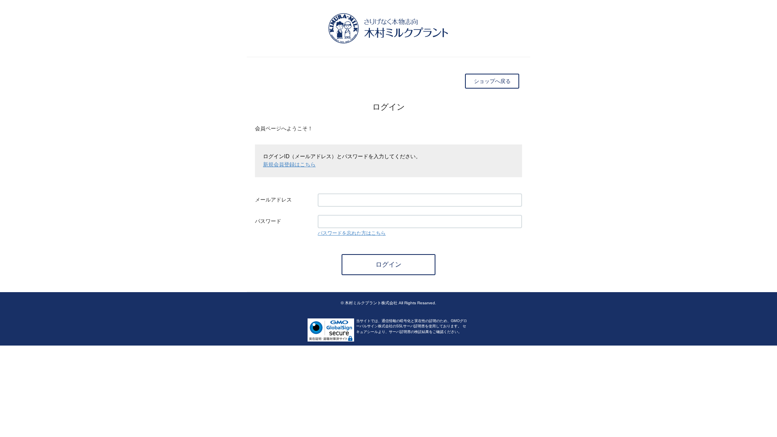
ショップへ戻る (492, 81)
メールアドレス (273, 200)
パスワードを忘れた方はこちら (352, 233)
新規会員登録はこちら (289, 164)
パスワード (268, 221)
